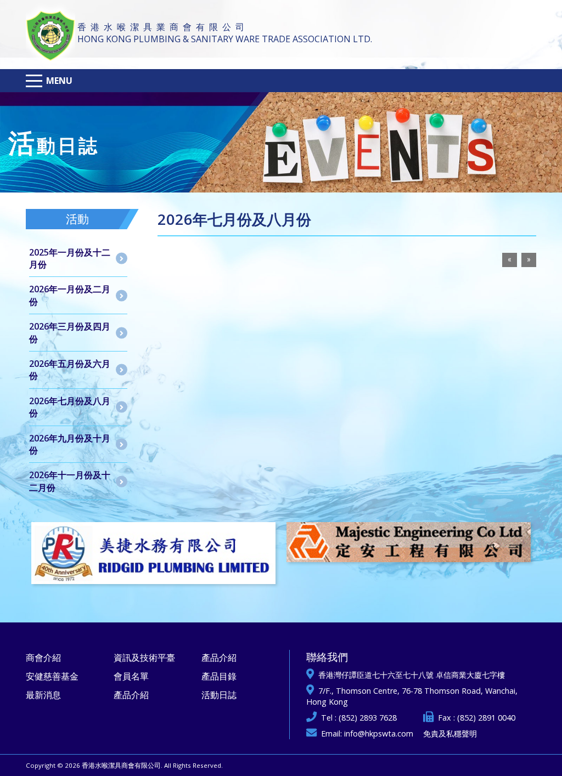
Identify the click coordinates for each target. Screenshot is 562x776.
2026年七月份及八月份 (69, 407)
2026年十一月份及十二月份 (69, 481)
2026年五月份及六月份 (69, 370)
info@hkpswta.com (378, 733)
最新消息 (43, 695)
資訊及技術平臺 (144, 658)
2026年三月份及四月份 (69, 332)
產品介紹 (131, 695)
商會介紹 (43, 658)
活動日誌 (219, 695)
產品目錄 (219, 676)
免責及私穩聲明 (450, 733)
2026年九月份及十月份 (69, 444)
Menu (59, 81)
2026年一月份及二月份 (69, 295)
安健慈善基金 (52, 676)
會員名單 (131, 676)
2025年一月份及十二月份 (69, 258)
